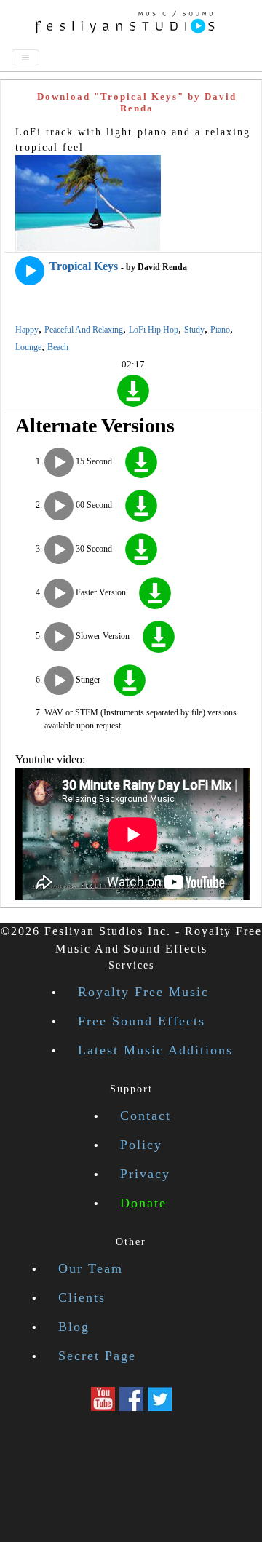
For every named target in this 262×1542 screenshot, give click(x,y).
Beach (57, 347)
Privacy (145, 1174)
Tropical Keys (83, 266)
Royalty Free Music (143, 992)
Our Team (90, 1268)
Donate (143, 1203)
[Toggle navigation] (25, 57)
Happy (27, 330)
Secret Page (97, 1355)
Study (194, 330)
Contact (145, 1115)
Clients (82, 1297)
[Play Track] (29, 270)
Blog (74, 1326)
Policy (141, 1144)
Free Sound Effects (141, 1021)
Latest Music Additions (155, 1050)
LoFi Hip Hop (153, 330)
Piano (220, 330)
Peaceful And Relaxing (83, 330)
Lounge (28, 347)
